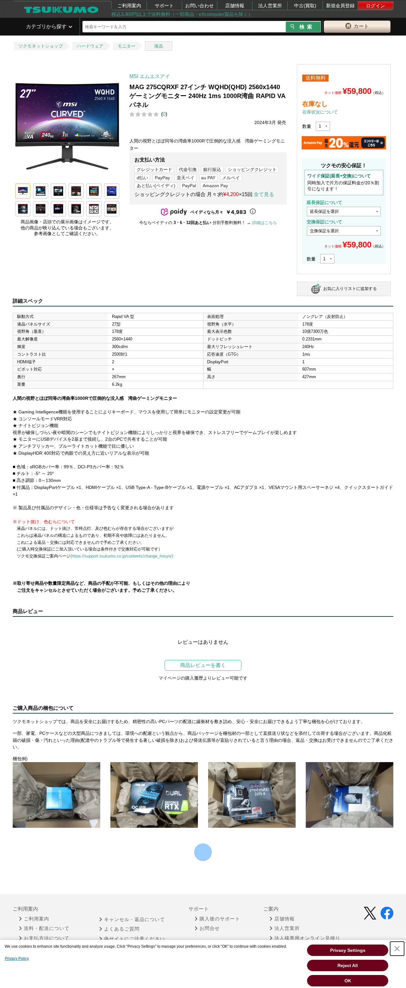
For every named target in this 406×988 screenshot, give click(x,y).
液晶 (158, 46)
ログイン (375, 5)
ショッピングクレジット (252, 169)
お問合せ (210, 928)
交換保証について (324, 221)
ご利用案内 (129, 5)
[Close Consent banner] (397, 949)
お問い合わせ (199, 5)
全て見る (264, 194)
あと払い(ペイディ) (156, 185)
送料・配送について (46, 928)
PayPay (162, 177)
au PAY (208, 177)
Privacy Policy (17, 958)
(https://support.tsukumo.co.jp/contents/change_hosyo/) (121, 556)
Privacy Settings (347, 950)
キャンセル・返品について (134, 919)
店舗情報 (234, 5)
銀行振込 (212, 169)
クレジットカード (154, 169)
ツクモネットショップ (40, 46)
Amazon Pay (215, 185)
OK (347, 980)
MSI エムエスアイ (149, 76)
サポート (164, 5)
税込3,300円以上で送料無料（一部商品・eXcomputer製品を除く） (182, 14)
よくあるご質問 (122, 929)
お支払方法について (46, 938)
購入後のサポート (220, 918)
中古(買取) (305, 5)
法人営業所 (270, 5)
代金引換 (188, 169)
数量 (306, 126)
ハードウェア (90, 46)
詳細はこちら (264, 222)
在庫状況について (320, 112)
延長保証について (324, 202)
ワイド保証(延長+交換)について (339, 175)
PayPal (189, 185)
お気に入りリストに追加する (350, 288)
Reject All (347, 965)
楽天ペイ (185, 177)
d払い (142, 177)
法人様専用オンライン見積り (307, 938)
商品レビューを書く (203, 665)
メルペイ (231, 177)
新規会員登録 (340, 5)
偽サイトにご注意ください (134, 938)
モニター (126, 46)
